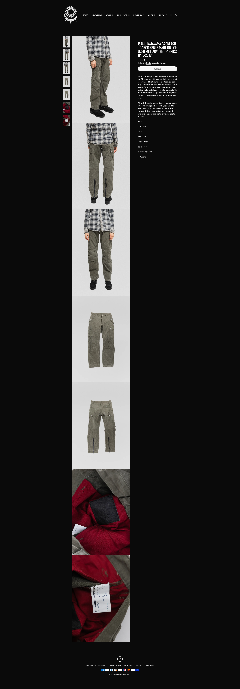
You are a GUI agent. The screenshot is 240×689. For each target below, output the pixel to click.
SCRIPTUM (151, 15)
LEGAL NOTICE (150, 665)
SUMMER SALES (138, 15)
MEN (119, 15)
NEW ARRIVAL (97, 15)
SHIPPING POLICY (91, 665)
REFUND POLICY (103, 665)
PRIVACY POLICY (139, 665)
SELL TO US (162, 15)
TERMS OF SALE (127, 665)
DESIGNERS (110, 15)
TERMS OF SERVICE (115, 665)
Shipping (148, 63)
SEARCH (86, 15)
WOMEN (126, 15)
